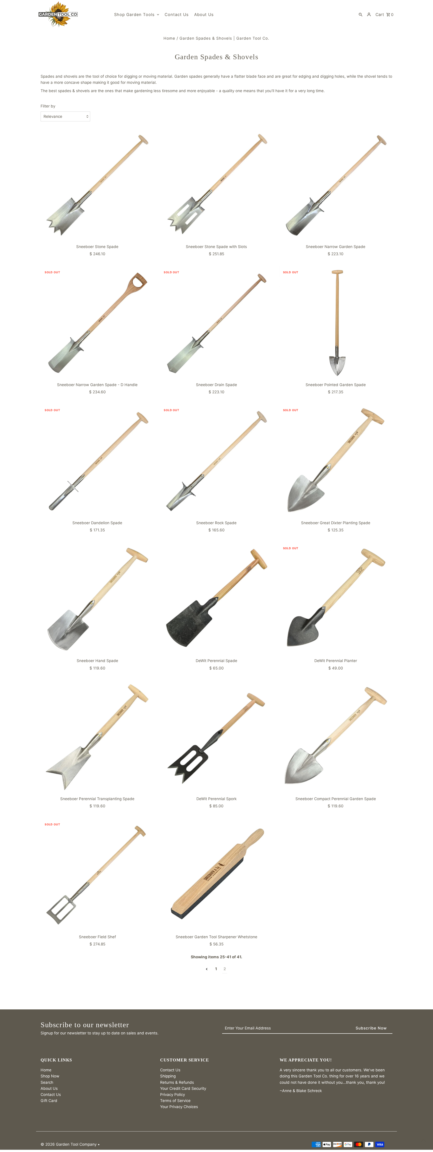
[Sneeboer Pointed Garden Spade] (335, 323)
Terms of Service (175, 1100)
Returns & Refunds (177, 1082)
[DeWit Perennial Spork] (216, 737)
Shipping (168, 1076)
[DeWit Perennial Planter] (335, 599)
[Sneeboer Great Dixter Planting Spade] (335, 460)
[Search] (361, 14)
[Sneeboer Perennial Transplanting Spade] (97, 737)
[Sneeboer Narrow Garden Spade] (335, 184)
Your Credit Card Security (183, 1088)
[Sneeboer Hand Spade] (97, 599)
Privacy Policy (172, 1094)
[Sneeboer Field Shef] (97, 875)
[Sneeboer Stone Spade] (97, 184)
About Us (49, 1088)
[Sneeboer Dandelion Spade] (97, 460)
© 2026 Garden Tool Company (69, 1144)
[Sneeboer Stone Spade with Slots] (216, 184)
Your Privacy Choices (179, 1106)
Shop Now (50, 1076)
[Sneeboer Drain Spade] (216, 323)
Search (47, 1082)
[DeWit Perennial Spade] (216, 599)
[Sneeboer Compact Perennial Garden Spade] (335, 737)
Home (169, 38)
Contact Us (51, 1094)
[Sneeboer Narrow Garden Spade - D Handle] (97, 323)
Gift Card (49, 1100)
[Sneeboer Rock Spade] (216, 460)
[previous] (207, 969)
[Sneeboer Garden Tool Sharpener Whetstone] (216, 875)
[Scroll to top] (423, 1140)
